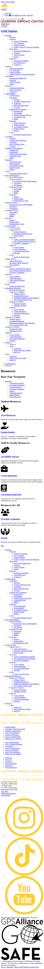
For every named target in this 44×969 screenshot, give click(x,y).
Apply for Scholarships (13, 737)
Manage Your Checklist (13, 739)
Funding (16, 191)
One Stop (8, 13)
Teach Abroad (18, 236)
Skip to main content (8, 2)
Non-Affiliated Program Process (24, 241)
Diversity (17, 253)
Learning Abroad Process (22, 101)
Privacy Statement (7, 967)
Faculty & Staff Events (21, 257)
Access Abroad (19, 247)
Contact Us (17, 65)
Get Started (13, 98)
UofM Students (9, 31)
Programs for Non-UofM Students (25, 181)
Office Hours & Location (22, 350)
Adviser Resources (20, 232)
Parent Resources (11, 763)
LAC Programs (19, 43)
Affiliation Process (20, 306)
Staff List (17, 352)
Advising (17, 100)
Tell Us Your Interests (12, 733)
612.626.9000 (5, 795)
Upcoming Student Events (22, 135)
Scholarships (18, 113)
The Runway (18, 185)
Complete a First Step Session (15, 729)
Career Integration (20, 249)
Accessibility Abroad (21, 127)
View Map (4, 791)
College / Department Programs (24, 239)
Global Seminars (19, 45)
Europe (16, 57)
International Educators (13, 288)
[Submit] (22, 19)
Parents (11, 391)
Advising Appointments (13, 731)
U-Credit (17, 107)
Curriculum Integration (21, 251)
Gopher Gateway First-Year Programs (26, 47)
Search (4, 9)
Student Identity (19, 125)
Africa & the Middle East (22, 51)
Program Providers (20, 304)
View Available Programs (13, 744)
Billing (16, 119)
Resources (12, 121)
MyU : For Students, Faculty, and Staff (19, 15)
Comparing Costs (19, 117)
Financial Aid (18, 111)
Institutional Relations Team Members (26, 298)
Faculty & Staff (10, 226)
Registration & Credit (21, 201)
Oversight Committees (21, 243)
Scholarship (18, 189)
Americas (17, 53)
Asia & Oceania (19, 55)
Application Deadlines (21, 61)
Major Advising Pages (21, 105)
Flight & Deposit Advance (22, 115)
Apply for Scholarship (12, 752)
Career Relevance (20, 123)
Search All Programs (21, 41)
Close (4, 26)
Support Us (9, 765)
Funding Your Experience (18, 109)
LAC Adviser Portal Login (23, 300)
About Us (8, 342)
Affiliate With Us (19, 294)
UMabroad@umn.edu (8, 793)
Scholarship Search (15, 393)
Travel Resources (19, 63)
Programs (8, 35)
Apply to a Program (11, 735)
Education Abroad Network (23, 234)
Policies (16, 131)
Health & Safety (19, 129)
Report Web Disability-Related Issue (26, 967)
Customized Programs (21, 296)
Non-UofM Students (12, 175)
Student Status (18, 199)
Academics (17, 103)
